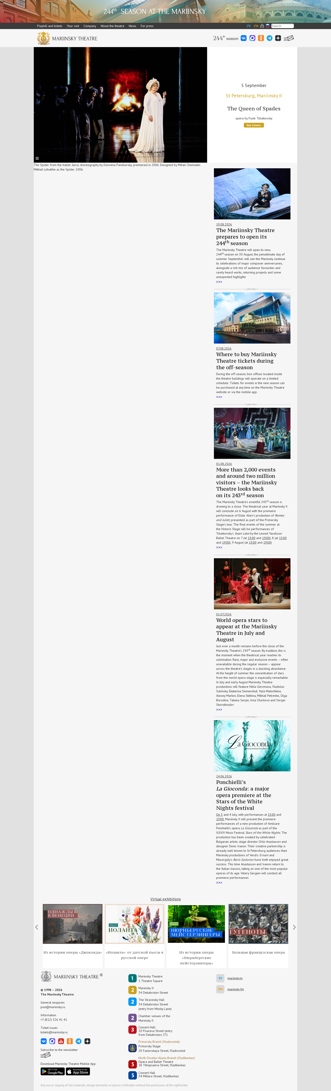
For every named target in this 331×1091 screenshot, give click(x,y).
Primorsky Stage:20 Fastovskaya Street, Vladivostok (158, 1048)
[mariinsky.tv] (221, 978)
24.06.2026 (224, 776)
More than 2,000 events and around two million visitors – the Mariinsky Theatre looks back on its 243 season (246, 482)
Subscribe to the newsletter (59, 1050)
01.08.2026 (224, 464)
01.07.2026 (223, 614)
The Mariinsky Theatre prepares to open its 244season (245, 236)
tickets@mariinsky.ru (54, 1032)
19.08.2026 (224, 224)
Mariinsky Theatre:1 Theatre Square (150, 978)
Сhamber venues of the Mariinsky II (154, 1018)
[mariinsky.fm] (221, 989)
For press (147, 26)
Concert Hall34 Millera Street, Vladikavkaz (158, 1074)
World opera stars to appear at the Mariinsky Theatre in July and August (246, 630)
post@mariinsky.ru (53, 1007)
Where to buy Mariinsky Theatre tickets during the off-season (246, 360)
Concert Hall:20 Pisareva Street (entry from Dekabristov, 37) (155, 1031)
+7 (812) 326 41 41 (54, 1020)
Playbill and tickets (49, 26)
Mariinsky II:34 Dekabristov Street (153, 990)
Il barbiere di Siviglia (253, 108)
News (132, 26)
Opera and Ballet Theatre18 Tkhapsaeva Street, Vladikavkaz (162, 1063)
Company (90, 26)
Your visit (73, 26)
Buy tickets (254, 125)
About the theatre (112, 26)
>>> (219, 281)
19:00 (266, 538)
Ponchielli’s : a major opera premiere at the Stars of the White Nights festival (243, 795)
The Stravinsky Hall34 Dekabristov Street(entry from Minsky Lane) (155, 1004)
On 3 (219, 815)
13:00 (251, 538)
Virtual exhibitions (165, 899)
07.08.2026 (223, 348)
